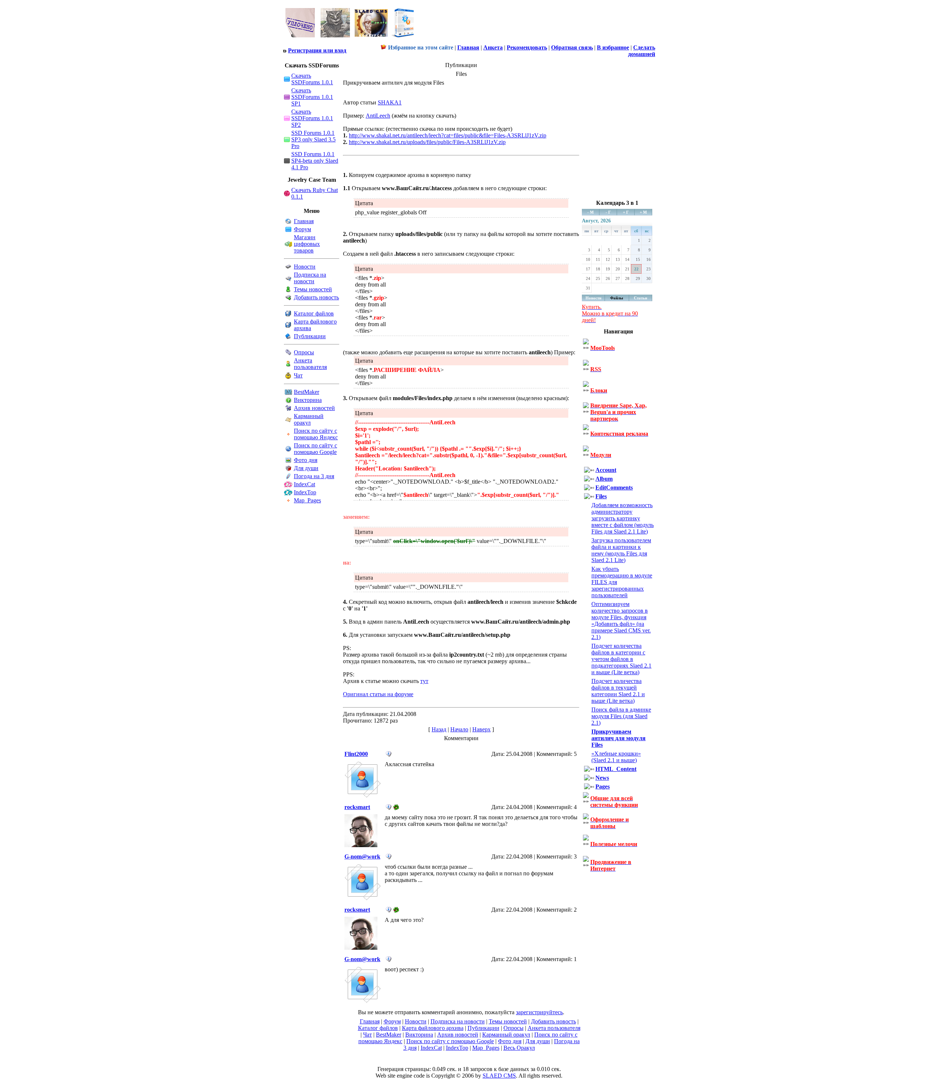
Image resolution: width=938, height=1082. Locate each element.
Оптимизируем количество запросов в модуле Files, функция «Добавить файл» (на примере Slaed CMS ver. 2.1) (621, 620)
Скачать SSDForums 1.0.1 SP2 (312, 118)
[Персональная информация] (389, 755)
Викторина (308, 400)
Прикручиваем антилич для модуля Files (618, 738)
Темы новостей (313, 289)
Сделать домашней (641, 50)
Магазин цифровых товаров (307, 244)
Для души (306, 468)
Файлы (616, 298)
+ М (643, 212)
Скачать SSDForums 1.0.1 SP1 (312, 97)
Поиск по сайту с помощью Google (315, 448)
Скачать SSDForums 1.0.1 (312, 79)
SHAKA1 (390, 102)
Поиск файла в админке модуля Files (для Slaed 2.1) (621, 716)
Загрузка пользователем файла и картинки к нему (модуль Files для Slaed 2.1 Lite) (621, 550)
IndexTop (305, 492)
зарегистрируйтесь (539, 1012)
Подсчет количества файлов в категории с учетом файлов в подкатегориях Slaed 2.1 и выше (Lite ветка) (621, 659)
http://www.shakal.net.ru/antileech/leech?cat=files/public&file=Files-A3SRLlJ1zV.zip (447, 135)
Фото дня (305, 460)
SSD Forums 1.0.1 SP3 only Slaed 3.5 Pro (313, 139)
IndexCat (304, 484)
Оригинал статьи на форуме (378, 694)
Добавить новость (316, 297)
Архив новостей (314, 408)
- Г (608, 212)
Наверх (481, 729)
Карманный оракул (309, 419)
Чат (298, 375)
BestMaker (306, 392)
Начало (459, 729)
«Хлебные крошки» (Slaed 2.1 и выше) (616, 756)
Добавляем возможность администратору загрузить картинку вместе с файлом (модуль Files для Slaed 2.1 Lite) (622, 518)
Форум (302, 229)
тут (424, 681)
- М (590, 212)
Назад (439, 729)
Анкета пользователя (310, 363)
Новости (304, 266)
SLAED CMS (499, 1075)
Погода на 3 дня (314, 476)
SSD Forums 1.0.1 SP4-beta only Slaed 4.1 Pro (314, 160)
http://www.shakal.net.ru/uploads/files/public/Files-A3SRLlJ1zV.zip (427, 142)
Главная (304, 221)
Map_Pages (307, 500)
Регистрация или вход (317, 50)
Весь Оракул (519, 1048)
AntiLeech (378, 115)
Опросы (304, 352)
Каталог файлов (314, 313)
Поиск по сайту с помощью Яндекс (316, 434)
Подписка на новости (310, 278)
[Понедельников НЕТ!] (350, 39)
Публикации (310, 336)
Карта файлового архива (433, 1028)
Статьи (640, 298)
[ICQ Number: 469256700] (396, 808)
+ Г (626, 212)
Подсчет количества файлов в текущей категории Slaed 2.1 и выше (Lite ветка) (618, 691)
